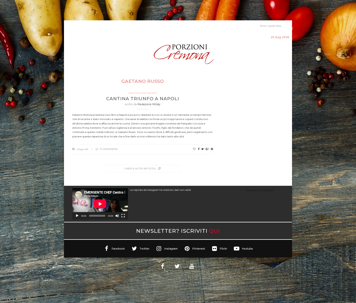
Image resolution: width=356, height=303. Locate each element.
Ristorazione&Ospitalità (143, 92)
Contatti (222, 26)
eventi (113, 26)
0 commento (109, 149)
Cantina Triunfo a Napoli (142, 98)
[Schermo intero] (123, 216)
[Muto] (117, 216)
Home (70, 26)
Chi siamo (83, 26)
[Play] (77, 216)
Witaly (101, 26)
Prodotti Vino (167, 26)
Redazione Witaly (149, 104)
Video (208, 26)
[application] (100, 203)
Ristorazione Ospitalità (139, 26)
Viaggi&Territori (190, 26)
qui (214, 231)
